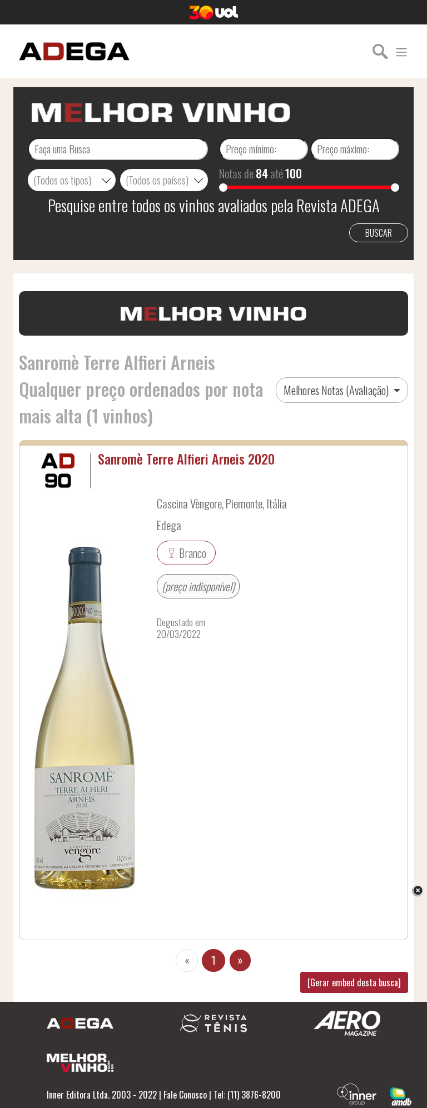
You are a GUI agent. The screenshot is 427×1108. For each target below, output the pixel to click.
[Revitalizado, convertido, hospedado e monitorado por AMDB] (400, 1095)
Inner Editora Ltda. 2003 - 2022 (102, 1094)
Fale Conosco (185, 1094)
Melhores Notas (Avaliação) (337, 390)
